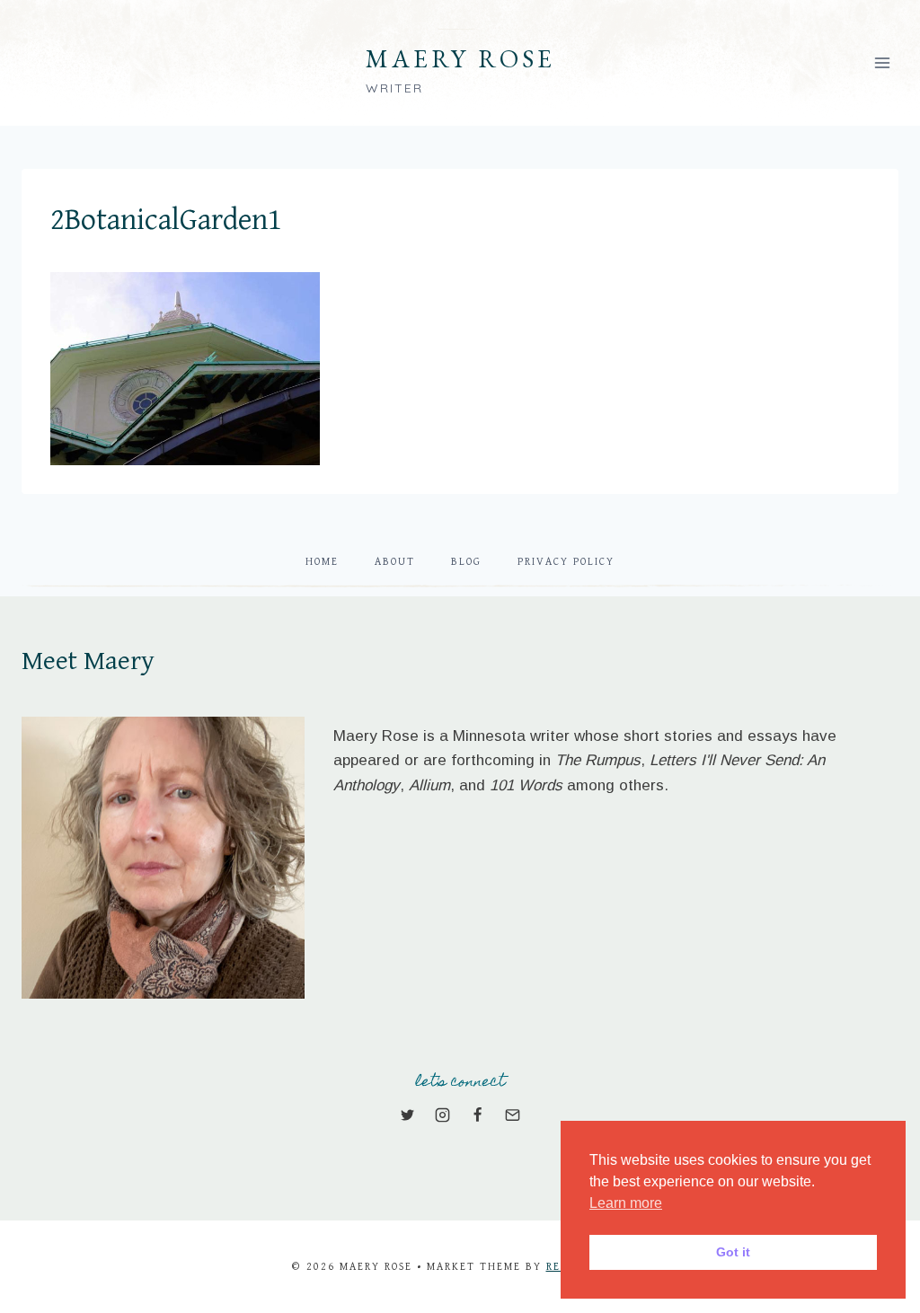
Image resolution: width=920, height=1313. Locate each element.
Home (322, 562)
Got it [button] (733, 1252)
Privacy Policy (566, 562)
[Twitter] (407, 1115)
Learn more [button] (625, 1203)
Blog (466, 562)
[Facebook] (478, 1115)
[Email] (513, 1115)
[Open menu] (881, 62)
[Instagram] (442, 1115)
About (395, 562)
